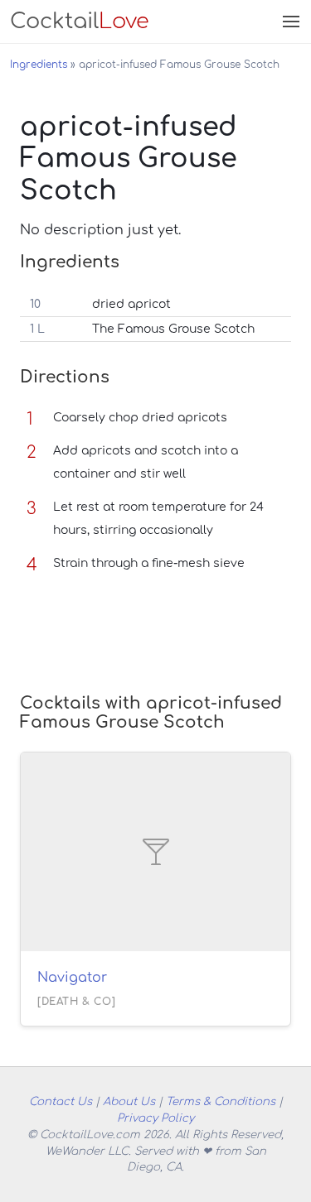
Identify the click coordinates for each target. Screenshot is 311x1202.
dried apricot (131, 304)
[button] (289, 21)
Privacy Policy (155, 1118)
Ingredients (38, 64)
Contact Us (60, 1101)
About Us (129, 1101)
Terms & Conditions (220, 1101)
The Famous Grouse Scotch (173, 329)
